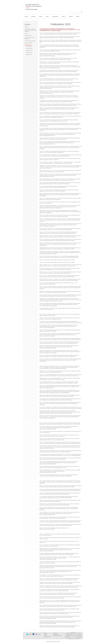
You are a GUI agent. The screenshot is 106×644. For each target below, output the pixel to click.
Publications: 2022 (29, 52)
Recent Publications (28, 44)
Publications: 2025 (29, 46)
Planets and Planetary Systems (30, 40)
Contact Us (55, 633)
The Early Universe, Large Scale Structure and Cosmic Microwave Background (30, 30)
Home (45, 633)
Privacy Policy (55, 634)
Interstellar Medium (28, 35)
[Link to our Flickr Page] (36, 634)
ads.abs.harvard (45, 29)
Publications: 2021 (29, 54)
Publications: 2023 (29, 50)
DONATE (45, 634)
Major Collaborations (28, 42)
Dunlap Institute (47, 636)
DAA (45, 635)
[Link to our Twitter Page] (27, 634)
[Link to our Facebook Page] (33, 634)
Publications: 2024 (29, 48)
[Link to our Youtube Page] (30, 634)
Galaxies (26, 33)
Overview (26, 26)
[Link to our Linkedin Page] (39, 634)
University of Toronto (57, 635)
